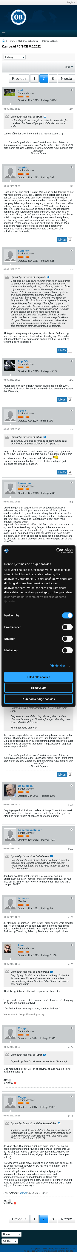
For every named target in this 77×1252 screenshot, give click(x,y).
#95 (71, 429)
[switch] (67, 627)
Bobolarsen (25, 785)
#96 (71, 502)
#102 (70, 917)
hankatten (24, 483)
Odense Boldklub (50, 41)
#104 (70, 1047)
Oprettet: (22, 100)
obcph (22, 410)
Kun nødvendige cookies (38, 698)
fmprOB (23, 361)
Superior (23, 250)
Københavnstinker (29, 829)
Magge (22, 1028)
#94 (71, 380)
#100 (70, 804)
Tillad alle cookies (38, 676)
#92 (71, 186)
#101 (70, 849)
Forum (12, 41)
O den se (23, 898)
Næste (66, 78)
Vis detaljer (57, 665)
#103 (70, 964)
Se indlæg (45, 117)
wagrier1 (23, 167)
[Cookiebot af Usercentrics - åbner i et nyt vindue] (56, 550)
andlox (22, 90)
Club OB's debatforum (28, 41)
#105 (70, 1116)
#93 (71, 269)
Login (70, 2)
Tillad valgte (38, 687)
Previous (19, 78)
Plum (21, 945)
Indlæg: (45, 100)
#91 (71, 109)
